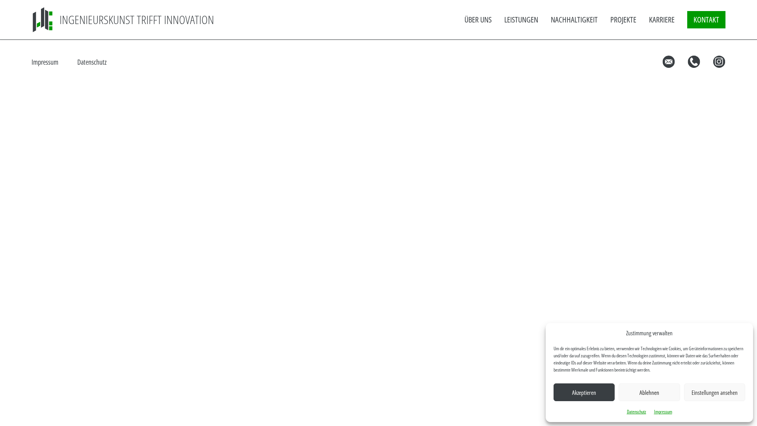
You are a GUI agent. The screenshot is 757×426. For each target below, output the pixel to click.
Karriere (662, 19)
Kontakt (706, 19)
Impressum (663, 411)
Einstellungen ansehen (715, 392)
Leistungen (521, 19)
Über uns (478, 19)
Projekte (623, 19)
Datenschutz (636, 411)
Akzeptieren (584, 392)
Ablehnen (649, 392)
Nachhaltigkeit (574, 19)
